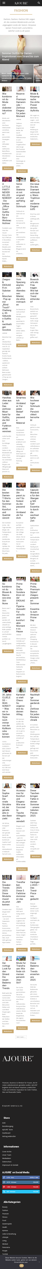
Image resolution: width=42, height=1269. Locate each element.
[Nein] (39, 1262)
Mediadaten (6, 1158)
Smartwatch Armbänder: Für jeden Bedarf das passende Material (21, 410)
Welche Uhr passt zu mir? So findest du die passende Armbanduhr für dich (21, 504)
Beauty (4, 1207)
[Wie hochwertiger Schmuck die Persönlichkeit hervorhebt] (35, 393)
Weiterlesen (8, 168)
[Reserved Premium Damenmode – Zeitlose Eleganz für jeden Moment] (21, 89)
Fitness (4, 1217)
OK (21, 1266)
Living (4, 1241)
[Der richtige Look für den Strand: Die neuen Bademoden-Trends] (7, 958)
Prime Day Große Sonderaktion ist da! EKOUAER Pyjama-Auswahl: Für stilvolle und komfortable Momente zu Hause (21, 607)
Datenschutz (6, 1162)
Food (4, 1220)
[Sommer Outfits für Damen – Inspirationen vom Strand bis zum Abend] (21, 49)
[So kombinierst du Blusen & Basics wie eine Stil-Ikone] (7, 579)
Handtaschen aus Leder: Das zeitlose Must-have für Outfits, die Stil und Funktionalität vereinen (6, 414)
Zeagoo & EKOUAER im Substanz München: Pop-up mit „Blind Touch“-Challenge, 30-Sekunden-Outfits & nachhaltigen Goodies (7, 304)
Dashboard (6, 1133)
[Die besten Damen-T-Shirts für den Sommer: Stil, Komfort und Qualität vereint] (7, 485)
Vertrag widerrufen (9, 1136)
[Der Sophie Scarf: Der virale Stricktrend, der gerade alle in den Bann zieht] (7, 785)
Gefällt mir (34, 1177)
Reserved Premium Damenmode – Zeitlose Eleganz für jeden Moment (21, 105)
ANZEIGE (18, 119)
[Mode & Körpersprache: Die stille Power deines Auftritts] (35, 89)
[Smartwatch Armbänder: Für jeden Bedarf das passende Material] (21, 393)
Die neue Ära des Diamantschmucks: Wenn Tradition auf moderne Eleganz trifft (35, 197)
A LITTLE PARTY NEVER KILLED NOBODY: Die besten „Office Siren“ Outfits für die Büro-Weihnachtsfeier (7, 204)
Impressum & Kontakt (10, 1165)
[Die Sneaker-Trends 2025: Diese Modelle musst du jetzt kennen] (7, 877)
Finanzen (5, 1214)
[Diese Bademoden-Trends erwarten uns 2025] (35, 958)
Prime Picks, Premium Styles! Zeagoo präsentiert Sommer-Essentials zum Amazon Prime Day (35, 602)
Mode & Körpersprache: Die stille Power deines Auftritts (35, 102)
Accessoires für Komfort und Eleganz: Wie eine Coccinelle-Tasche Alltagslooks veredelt (21, 806)
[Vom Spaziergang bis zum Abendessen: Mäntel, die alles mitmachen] (21, 274)
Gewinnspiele (7, 1224)
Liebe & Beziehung (9, 1234)
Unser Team (6, 1155)
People (4, 1251)
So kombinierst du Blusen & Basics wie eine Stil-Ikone (7, 593)
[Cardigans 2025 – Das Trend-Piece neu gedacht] (35, 877)
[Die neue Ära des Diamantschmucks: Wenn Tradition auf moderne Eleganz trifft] (35, 179)
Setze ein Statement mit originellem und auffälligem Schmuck (21, 195)
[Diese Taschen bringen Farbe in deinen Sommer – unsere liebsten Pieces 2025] (35, 785)
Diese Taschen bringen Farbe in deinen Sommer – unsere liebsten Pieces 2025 (34, 803)
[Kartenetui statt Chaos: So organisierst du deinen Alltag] (21, 690)
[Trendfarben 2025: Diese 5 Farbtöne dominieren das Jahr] (21, 877)
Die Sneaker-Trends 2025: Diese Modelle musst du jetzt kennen (6, 893)
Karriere (5, 1230)
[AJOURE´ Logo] (21, 3)
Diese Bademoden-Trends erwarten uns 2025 (34, 971)
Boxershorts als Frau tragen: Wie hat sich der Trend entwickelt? (35, 290)
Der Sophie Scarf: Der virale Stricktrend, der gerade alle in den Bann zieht (7, 804)
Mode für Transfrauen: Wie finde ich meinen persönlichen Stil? (21, 973)
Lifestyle (5, 1237)
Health (4, 1227)
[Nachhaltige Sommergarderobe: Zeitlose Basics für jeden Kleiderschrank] (35, 690)
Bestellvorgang (7, 1126)
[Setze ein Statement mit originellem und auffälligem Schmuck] (21, 179)
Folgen (35, 1182)
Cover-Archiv (6, 1151)
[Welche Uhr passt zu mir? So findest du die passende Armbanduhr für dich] (21, 485)
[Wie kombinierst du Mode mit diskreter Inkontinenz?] (7, 89)
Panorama (6, 1247)
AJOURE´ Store (7, 1130)
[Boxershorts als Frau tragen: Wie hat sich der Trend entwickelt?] (35, 274)
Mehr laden (20, 1037)
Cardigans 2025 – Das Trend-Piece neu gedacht (35, 890)
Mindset (5, 1244)
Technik (5, 1254)
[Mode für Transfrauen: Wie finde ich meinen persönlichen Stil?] (21, 958)
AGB (3, 1123)
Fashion (5, 1210)
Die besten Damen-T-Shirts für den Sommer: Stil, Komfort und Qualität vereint (7, 504)
